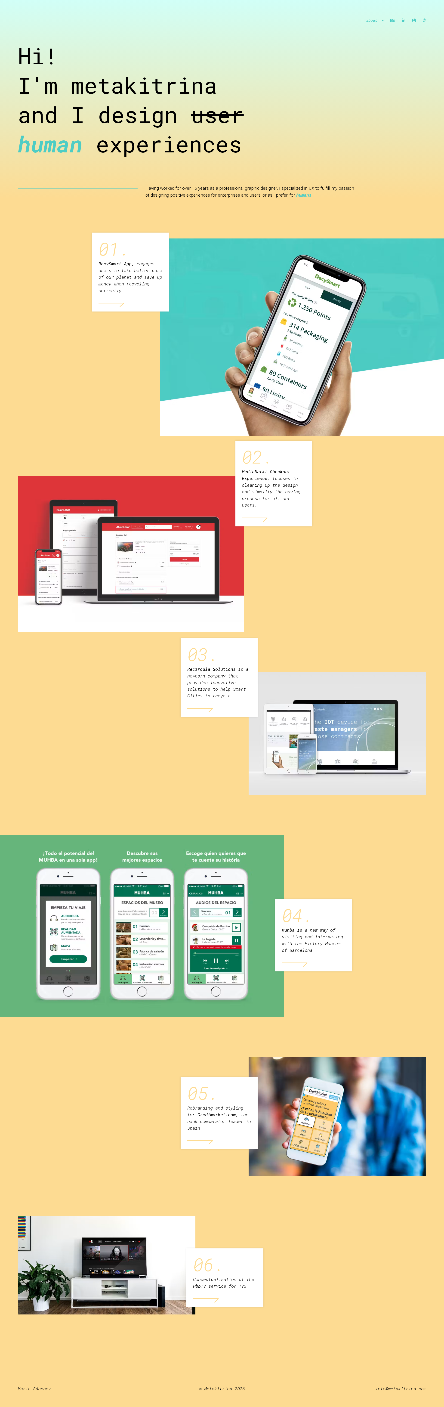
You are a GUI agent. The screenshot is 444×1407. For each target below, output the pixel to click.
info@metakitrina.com (400, 1389)
